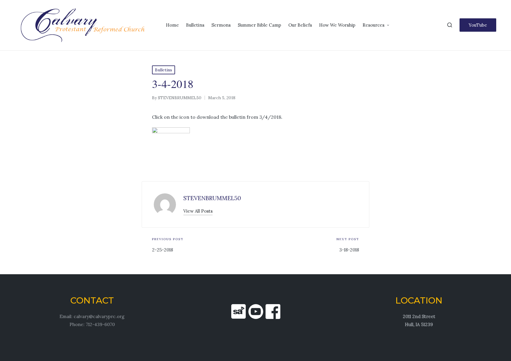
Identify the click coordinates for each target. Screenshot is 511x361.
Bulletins (163, 70)
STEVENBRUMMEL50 (212, 198)
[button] (478, 25)
